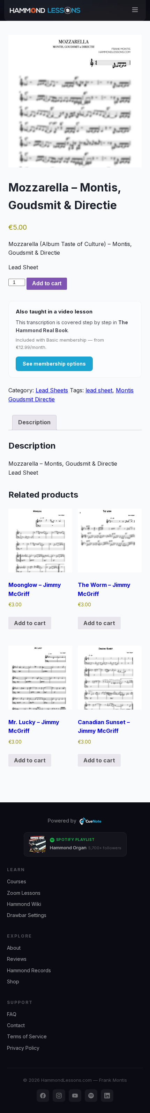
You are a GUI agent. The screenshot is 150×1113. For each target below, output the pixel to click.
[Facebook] (43, 1095)
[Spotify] (91, 1095)
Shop (13, 981)
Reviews (17, 959)
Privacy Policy (23, 1048)
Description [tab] (34, 422)
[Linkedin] (107, 1095)
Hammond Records (29, 970)
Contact (16, 1025)
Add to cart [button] (30, 623)
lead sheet (98, 390)
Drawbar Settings (26, 915)
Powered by (62, 821)
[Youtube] (75, 1095)
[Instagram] (59, 1095)
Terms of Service (27, 1036)
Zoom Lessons (23, 893)
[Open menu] (135, 10)
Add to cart (46, 283)
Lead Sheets (52, 390)
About (14, 948)
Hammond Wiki (24, 904)
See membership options (54, 364)
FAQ (11, 1014)
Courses (16, 881)
